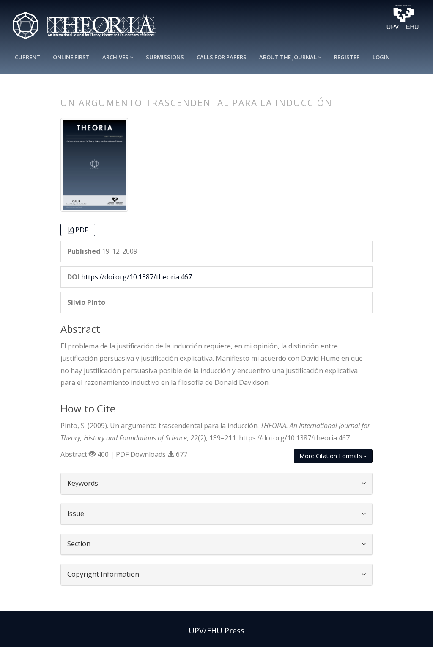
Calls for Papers (222, 57)
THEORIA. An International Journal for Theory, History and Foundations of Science (89, 22)
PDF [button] (81, 230)
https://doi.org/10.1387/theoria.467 (136, 277)
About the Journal (288, 57)
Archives (116, 57)
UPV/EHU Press (216, 630)
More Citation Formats (331, 456)
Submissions (165, 57)
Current (27, 57)
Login (381, 57)
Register (347, 57)
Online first (71, 57)
